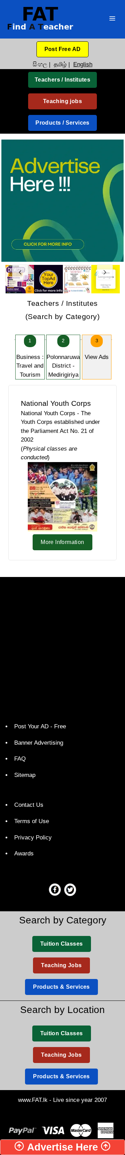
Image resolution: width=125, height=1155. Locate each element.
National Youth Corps (56, 403)
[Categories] (112, 19)
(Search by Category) (62, 309)
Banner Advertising (38, 742)
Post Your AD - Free (40, 726)
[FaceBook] (55, 889)
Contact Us (28, 805)
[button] (62, 49)
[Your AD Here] (62, 200)
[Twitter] (70, 889)
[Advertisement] (62, 648)
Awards (24, 853)
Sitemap (24, 775)
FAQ (20, 758)
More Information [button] (62, 542)
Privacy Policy (33, 837)
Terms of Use (31, 821)
